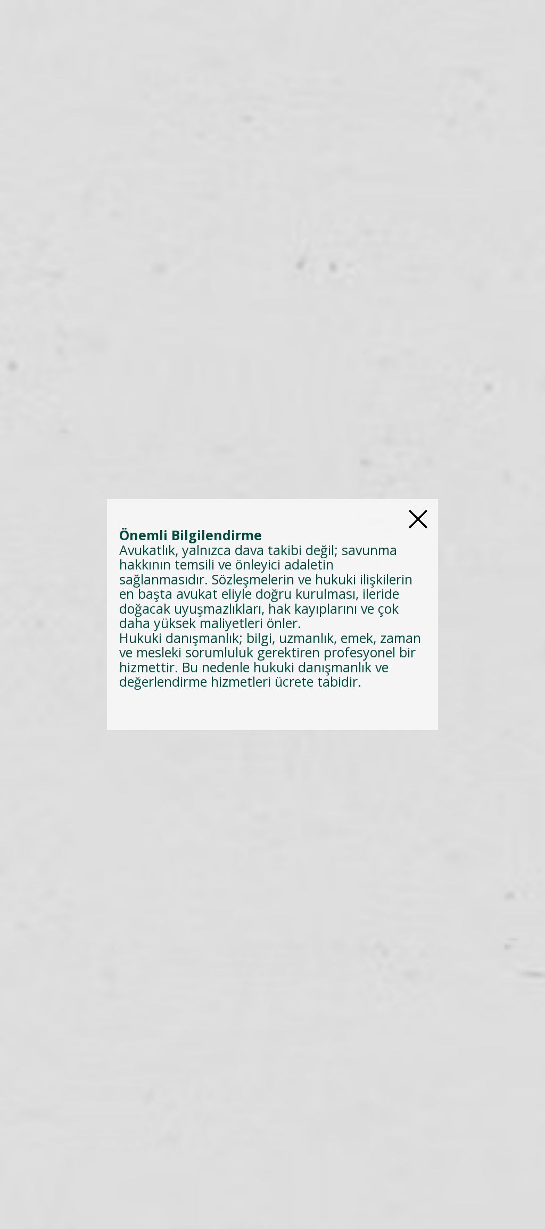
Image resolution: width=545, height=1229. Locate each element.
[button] (418, 519)
